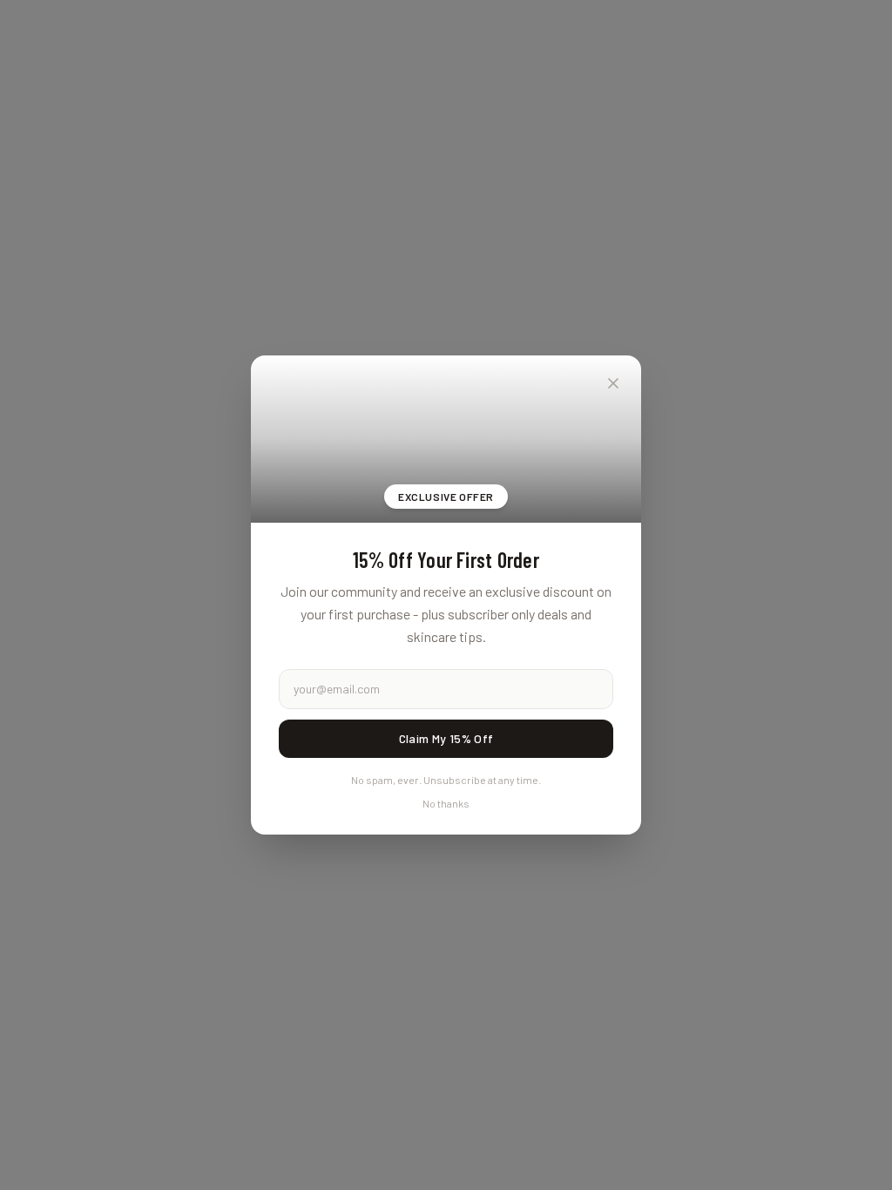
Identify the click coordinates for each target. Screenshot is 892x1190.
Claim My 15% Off (446, 738)
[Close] (613, 383)
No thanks (446, 803)
